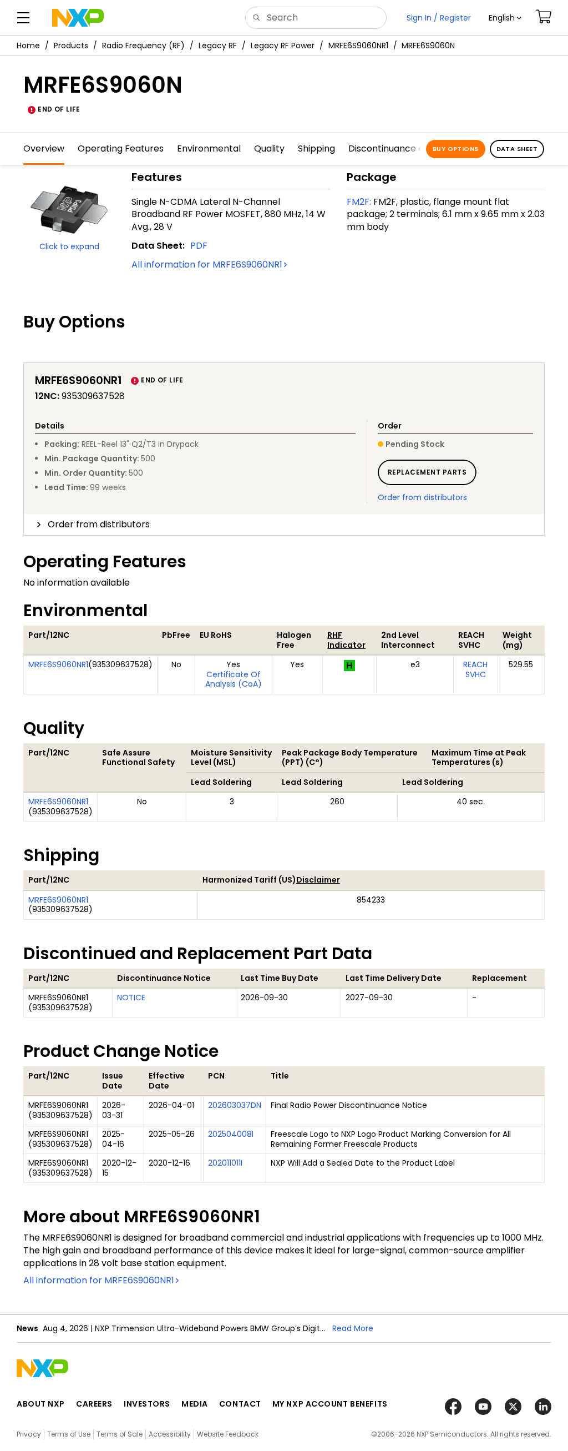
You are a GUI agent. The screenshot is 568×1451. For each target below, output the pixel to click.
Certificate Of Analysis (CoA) (233, 679)
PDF (198, 245)
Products (71, 45)
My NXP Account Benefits (330, 1403)
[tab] (284, 524)
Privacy (29, 1434)
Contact (240, 1403)
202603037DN (234, 1105)
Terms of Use (68, 1434)
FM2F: (359, 201)
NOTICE (131, 997)
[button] (505, 17)
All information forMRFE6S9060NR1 (206, 264)
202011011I (225, 1162)
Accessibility (170, 1434)
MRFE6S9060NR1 (358, 45)
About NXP (41, 1403)
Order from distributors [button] (99, 524)
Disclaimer (318, 879)
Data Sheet (516, 148)
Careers (94, 1403)
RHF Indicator (346, 640)
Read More (352, 1328)
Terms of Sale (120, 1434)
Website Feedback (227, 1434)
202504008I (230, 1134)
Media (194, 1403)
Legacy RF (218, 45)
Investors (147, 1403)
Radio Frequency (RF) (143, 45)
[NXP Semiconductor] (78, 18)
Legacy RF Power (283, 45)
